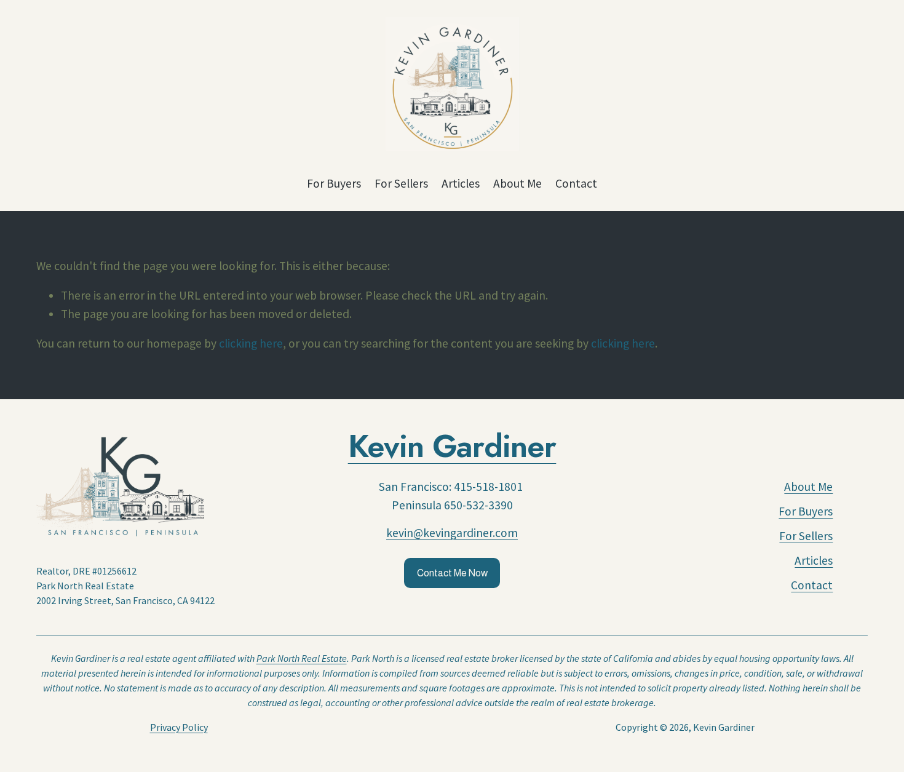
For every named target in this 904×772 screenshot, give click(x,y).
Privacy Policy (179, 727)
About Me (517, 183)
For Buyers (334, 183)
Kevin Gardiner (452, 446)
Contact (576, 183)
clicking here (251, 343)
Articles (461, 183)
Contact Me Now (452, 573)
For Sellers (401, 183)
